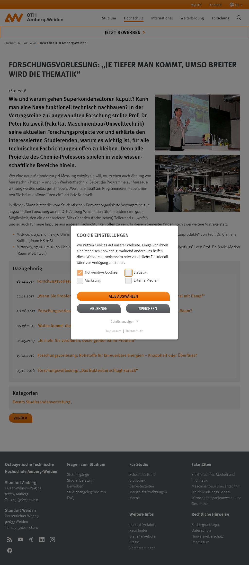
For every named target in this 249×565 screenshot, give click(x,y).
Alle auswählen (123, 296)
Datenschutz (134, 331)
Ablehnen (98, 308)
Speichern (148, 308)
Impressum (113, 331)
